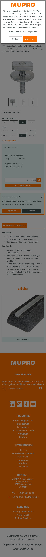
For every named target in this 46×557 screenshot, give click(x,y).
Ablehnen (15, 39)
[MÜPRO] (23, 5)
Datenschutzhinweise (17, 32)
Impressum (32, 32)
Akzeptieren (29, 39)
